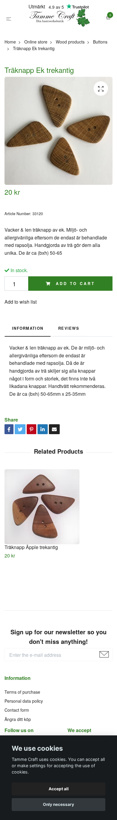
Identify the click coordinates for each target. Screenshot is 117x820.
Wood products (70, 71)
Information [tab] (27, 357)
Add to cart (74, 312)
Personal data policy (23, 730)
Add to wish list (20, 330)
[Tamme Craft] (58, 32)
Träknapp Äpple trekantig (31, 576)
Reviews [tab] (68, 357)
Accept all (59, 788)
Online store (35, 71)
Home (10, 71)
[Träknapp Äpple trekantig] (58, 535)
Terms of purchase (22, 721)
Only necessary (58, 804)
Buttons (100, 71)
